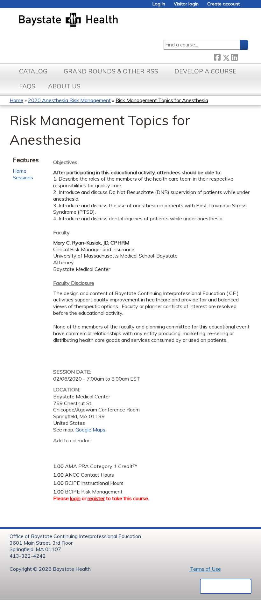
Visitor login (186, 4)
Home (16, 100)
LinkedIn (234, 56)
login (75, 498)
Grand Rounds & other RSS (111, 71)
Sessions (23, 177)
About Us (64, 86)
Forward (243, 56)
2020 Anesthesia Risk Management (69, 100)
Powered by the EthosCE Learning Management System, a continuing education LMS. (225, 586)
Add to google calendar (59, 450)
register (96, 498)
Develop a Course (205, 71)
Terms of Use (205, 569)
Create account (223, 4)
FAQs (27, 86)
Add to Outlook (103, 450)
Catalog (33, 71)
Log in (158, 4)
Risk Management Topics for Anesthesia (162, 100)
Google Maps (90, 429)
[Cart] (246, 6)
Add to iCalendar (88, 450)
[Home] (98, 21)
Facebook (217, 56)
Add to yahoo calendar (74, 450)
